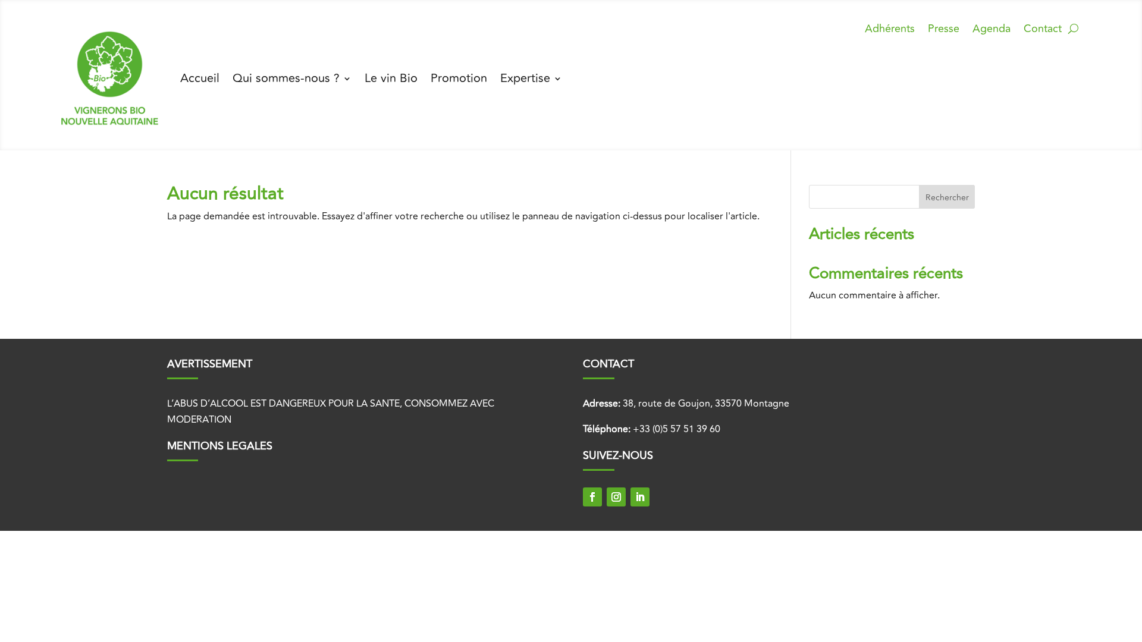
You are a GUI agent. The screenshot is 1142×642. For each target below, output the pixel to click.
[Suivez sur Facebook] (592, 496)
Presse (943, 30)
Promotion (459, 78)
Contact (1043, 30)
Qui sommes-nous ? (286, 78)
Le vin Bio (391, 78)
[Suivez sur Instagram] (616, 496)
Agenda (991, 30)
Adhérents (890, 30)
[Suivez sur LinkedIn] (640, 496)
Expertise (525, 78)
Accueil (199, 78)
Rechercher (947, 197)
